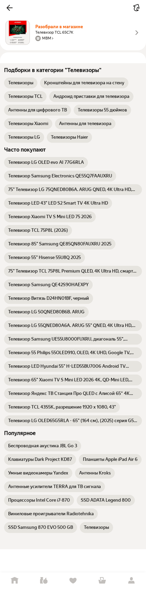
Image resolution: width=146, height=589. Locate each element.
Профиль (131, 580)
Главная (14, 580)
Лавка (43, 580)
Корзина (102, 580)
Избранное (73, 580)
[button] (9, 8)
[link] (20, 82)
